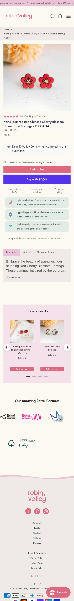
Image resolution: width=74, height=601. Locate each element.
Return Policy (37, 562)
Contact (37, 532)
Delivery (37, 542)
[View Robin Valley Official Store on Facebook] (28, 511)
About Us (37, 522)
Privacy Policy (37, 558)
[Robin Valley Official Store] (18, 16)
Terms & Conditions (37, 553)
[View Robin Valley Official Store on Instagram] (46, 511)
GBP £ (34, 584)
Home (6, 29)
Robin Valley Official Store (28, 588)
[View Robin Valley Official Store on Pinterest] (37, 511)
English (35, 576)
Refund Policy (37, 567)
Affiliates (37, 537)
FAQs (37, 527)
